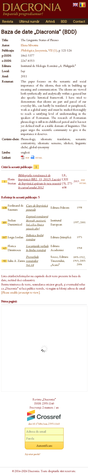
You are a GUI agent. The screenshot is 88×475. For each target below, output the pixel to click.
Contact (79, 22)
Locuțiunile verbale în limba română (37, 248)
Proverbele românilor (32, 261)
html (38, 157)
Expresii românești (37, 222)
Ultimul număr (29, 22)
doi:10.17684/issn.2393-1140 (44, 423)
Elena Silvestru (29, 45)
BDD (64, 22)
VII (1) (52, 50)
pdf (27, 157)
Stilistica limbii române (34, 237)
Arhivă (50, 22)
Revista (7, 22)
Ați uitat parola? (32, 454)
